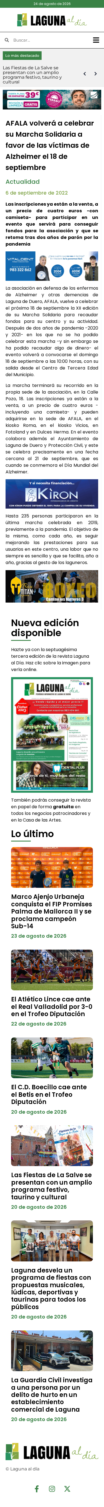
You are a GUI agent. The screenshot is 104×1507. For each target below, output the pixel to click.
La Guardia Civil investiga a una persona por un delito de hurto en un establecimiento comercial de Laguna (52, 1395)
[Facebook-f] (37, 1489)
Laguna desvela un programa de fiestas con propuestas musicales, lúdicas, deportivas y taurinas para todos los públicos (51, 1288)
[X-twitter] (67, 1489)
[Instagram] (52, 1489)
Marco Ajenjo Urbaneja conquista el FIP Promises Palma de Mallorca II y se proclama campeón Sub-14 (51, 911)
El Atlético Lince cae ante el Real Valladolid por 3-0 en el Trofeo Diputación (51, 1006)
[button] (96, 40)
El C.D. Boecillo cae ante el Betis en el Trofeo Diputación (49, 1094)
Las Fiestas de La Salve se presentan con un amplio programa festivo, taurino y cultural (51, 1186)
